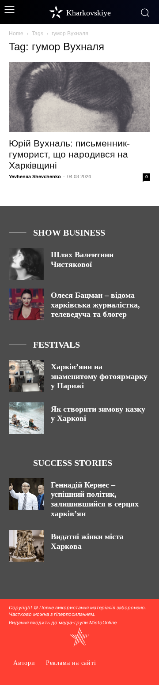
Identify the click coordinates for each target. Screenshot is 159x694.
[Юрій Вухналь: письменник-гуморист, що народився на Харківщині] (79, 97)
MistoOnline (103, 622)
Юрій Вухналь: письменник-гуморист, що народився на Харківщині (69, 154)
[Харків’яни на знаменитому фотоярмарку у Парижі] (26, 376)
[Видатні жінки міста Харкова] (26, 546)
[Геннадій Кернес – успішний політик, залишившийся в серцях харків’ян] (26, 494)
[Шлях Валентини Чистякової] (26, 264)
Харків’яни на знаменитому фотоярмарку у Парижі (99, 376)
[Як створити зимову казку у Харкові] (26, 418)
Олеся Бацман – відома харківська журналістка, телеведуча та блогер (95, 305)
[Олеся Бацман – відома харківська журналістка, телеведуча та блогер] (26, 304)
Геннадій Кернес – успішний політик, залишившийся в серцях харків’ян (95, 499)
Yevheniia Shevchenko (35, 176)
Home (16, 33)
